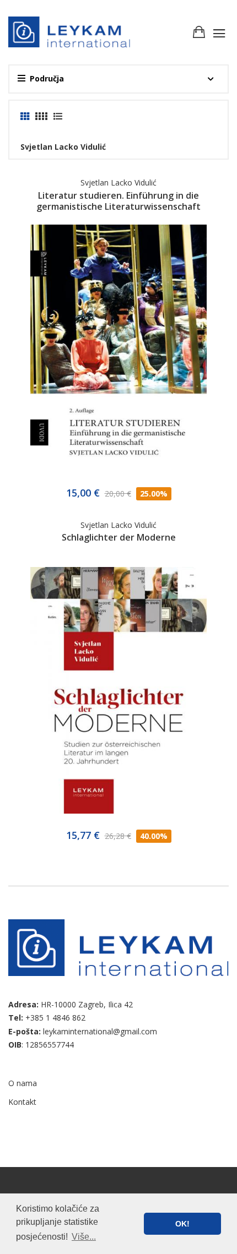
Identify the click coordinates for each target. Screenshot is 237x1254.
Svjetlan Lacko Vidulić (118, 182)
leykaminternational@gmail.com (100, 1031)
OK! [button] (182, 1223)
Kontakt (22, 1102)
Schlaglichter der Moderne (119, 537)
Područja (47, 78)
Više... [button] (84, 1236)
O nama (22, 1083)
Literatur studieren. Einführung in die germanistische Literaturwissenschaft (118, 201)
